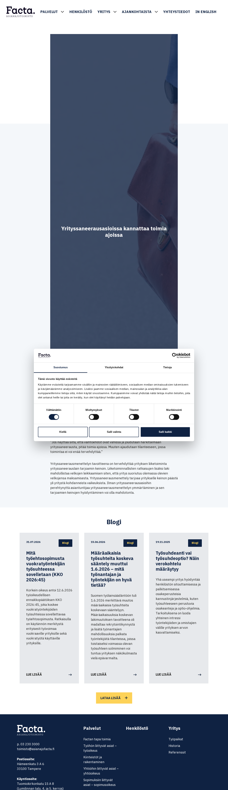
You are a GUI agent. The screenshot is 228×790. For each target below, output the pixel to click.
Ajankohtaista (137, 11)
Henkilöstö (80, 11)
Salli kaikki (165, 431)
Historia (174, 746)
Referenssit (177, 752)
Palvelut (49, 11)
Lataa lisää (110, 698)
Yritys (103, 11)
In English (205, 11)
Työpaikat (176, 739)
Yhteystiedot (176, 11)
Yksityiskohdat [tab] (114, 367)
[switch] (94, 417)
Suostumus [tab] (60, 367)
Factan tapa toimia (97, 739)
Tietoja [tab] (167, 367)
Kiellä (62, 431)
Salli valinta (114, 431)
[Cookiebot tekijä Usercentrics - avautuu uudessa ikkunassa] (174, 355)
